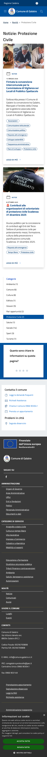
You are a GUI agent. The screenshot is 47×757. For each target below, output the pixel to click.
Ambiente (10, 572)
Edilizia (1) (10, 300)
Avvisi (8, 601)
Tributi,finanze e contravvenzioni (20, 568)
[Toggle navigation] (5, 11)
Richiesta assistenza (15, 697)
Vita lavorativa (12, 534)
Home (5, 22)
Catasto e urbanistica (15, 543)
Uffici (8, 497)
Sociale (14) (11, 327)
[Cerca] (41, 11)
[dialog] (23, 734)
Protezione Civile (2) (15, 316)
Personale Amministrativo (17, 509)
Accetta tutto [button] (23, 741)
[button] (23, 752)
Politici (9, 505)
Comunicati (11, 597)
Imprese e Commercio (15, 539)
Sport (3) (10, 333)
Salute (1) (10, 322)
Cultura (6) (11, 295)
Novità (15, 22)
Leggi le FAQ (11, 693)
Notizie (14, 74)
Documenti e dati (13, 513)
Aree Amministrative (15, 493)
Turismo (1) (11, 338)
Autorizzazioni (12, 580)
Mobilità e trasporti (14, 547)
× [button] (44, 715)
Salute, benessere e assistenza (19, 576)
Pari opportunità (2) (15, 311)
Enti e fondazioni (13, 501)
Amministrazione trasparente (19, 709)
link (11, 736)
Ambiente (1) (12, 284)
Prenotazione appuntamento (18, 684)
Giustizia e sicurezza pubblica (19, 564)
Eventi (9, 617)
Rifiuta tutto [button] (23, 747)
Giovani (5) (11, 306)
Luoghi (9, 613)
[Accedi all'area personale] (36, 3)
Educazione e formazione (17, 560)
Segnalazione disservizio (17, 688)
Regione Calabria (11, 3)
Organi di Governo (14, 488)
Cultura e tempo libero (16, 530)
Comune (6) (11, 289)
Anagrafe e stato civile (16, 526)
